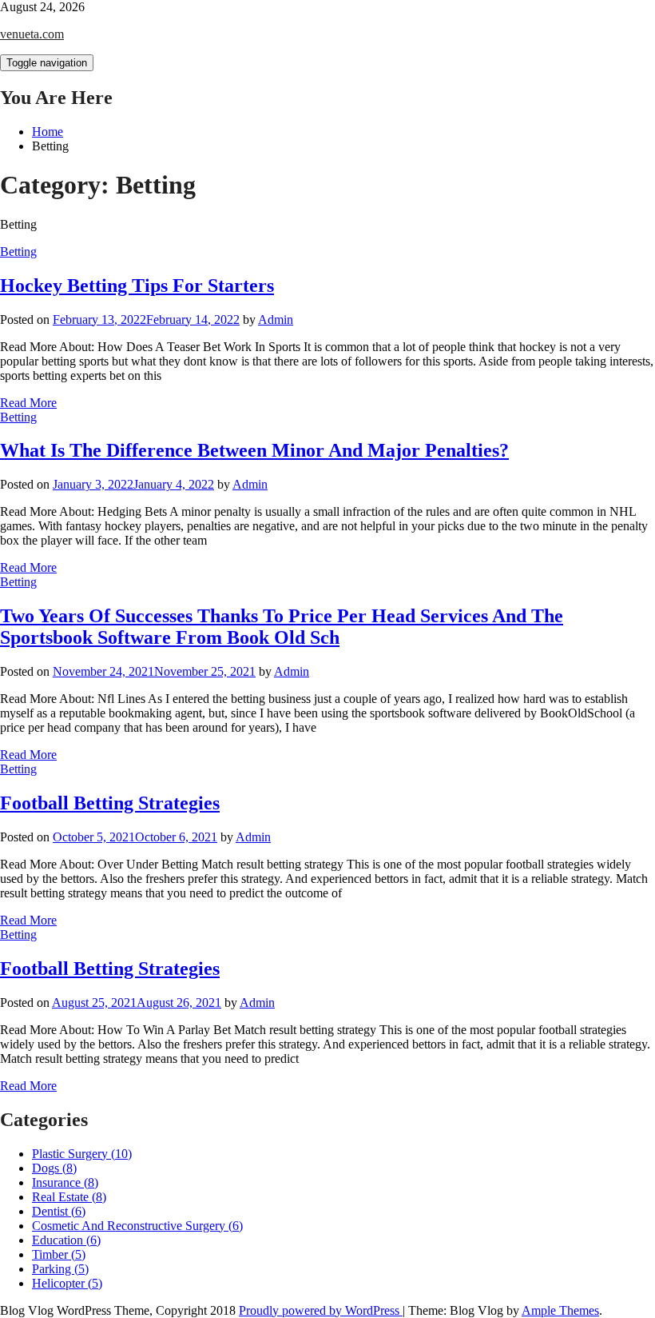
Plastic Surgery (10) (82, 1153)
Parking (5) (60, 1269)
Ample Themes (560, 1310)
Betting (18, 251)
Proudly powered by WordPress (321, 1310)
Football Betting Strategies (110, 803)
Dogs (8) (54, 1168)
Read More (28, 402)
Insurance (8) (65, 1182)
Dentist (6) (58, 1211)
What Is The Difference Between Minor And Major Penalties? (254, 450)
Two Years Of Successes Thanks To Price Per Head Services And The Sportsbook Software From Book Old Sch (281, 626)
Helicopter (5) (67, 1283)
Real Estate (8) (69, 1197)
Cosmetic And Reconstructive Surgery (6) (137, 1225)
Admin (275, 319)
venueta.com (32, 34)
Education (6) (66, 1240)
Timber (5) (58, 1254)
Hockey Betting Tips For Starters (137, 285)
